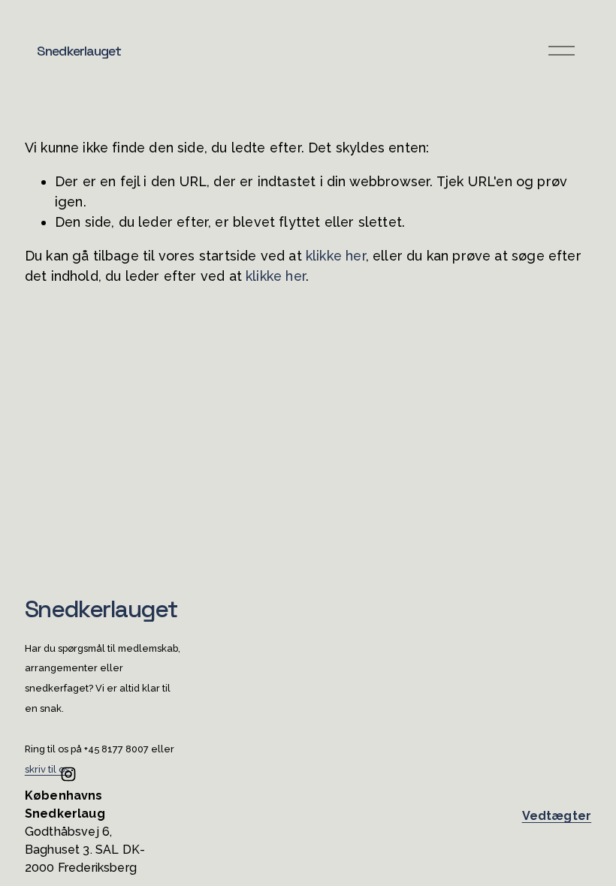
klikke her (336, 256)
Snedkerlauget (79, 50)
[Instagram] (68, 774)
